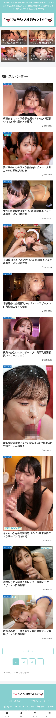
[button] (50, 500)
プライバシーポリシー (41, 701)
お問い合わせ (14, 701)
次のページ (28, 651)
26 (32, 662)
